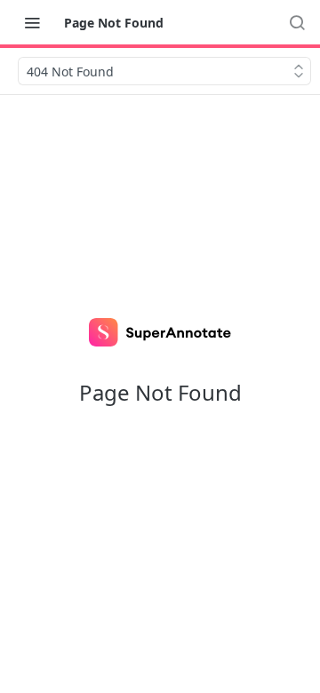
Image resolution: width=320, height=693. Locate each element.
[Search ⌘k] (297, 22)
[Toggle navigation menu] (32, 22)
